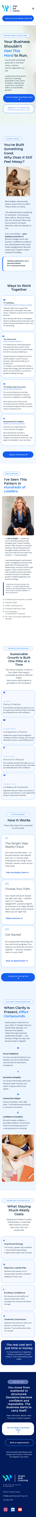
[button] (33, 9)
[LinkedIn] (12, 1509)
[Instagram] (5, 1509)
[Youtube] (20, 1509)
